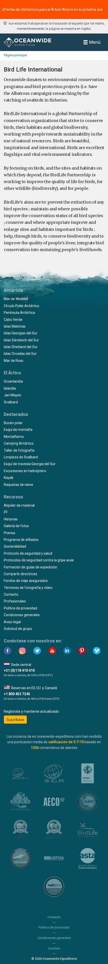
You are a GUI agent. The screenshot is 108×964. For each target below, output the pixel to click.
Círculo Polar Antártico (21, 306)
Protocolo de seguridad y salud (28, 553)
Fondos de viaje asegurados (26, 581)
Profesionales (15, 601)
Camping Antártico (19, 443)
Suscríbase (15, 720)
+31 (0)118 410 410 (19, 670)
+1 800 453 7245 (17, 694)
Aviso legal (12, 622)
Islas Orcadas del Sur (20, 354)
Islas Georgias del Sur (20, 333)
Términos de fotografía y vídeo (28, 588)
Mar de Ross (13, 361)
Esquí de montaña (18, 430)
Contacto (11, 594)
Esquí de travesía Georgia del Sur (30, 464)
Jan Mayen (12, 395)
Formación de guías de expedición (30, 567)
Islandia (10, 388)
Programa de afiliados (21, 540)
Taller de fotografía (19, 450)
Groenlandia (13, 381)
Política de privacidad (20, 608)
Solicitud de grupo (18, 629)
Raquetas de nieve (18, 485)
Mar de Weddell (16, 299)
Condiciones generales (22, 615)
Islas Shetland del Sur (21, 347)
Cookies (54, 948)
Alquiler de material (19, 505)
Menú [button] (94, 42)
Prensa (9, 533)
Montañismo (14, 437)
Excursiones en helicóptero (25, 471)
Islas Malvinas (15, 326)
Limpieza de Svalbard (21, 457)
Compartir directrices (20, 574)
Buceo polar (13, 423)
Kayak (8, 478)
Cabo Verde (13, 320)
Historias (11, 519)
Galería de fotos (16, 526)
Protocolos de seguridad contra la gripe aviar (39, 560)
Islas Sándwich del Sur (21, 340)
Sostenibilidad (15, 546)
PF (6, 512)
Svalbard (11, 402)
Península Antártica (19, 313)
